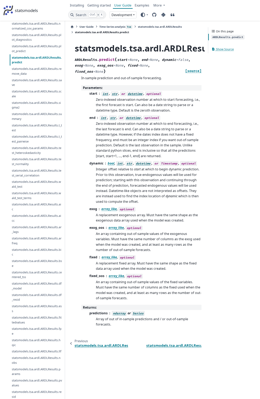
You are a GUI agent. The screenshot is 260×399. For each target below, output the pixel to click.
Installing (77, 5)
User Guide (122, 5)
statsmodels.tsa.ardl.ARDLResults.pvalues (37, 382)
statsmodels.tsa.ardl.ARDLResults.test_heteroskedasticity (36, 150)
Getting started (99, 5)
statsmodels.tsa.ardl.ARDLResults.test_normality (36, 161)
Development (122, 15)
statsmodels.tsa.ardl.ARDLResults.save (37, 82)
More (157, 5)
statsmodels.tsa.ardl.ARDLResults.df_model (37, 286)
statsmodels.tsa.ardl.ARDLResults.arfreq (37, 240)
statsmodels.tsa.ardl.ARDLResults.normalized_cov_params (36, 26)
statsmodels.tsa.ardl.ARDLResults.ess (37, 308)
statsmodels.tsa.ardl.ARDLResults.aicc (36, 218)
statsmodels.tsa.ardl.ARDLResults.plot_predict (36, 48)
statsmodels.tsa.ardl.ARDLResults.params (36, 371)
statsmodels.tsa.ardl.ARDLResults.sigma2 (36, 105)
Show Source (224, 49)
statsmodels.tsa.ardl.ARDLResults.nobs (36, 360)
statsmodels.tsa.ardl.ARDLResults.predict (37, 59)
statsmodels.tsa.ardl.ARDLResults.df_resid (37, 297)
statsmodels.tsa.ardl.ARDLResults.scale (37, 93)
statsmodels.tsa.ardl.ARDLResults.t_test (37, 127)
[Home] (72, 27)
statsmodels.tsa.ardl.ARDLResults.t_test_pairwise (37, 139)
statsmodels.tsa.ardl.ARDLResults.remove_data (37, 71)
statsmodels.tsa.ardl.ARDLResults (160, 26)
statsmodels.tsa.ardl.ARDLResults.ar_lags (37, 229)
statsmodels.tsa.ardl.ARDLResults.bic (36, 252)
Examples (142, 5)
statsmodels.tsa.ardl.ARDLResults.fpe (37, 331)
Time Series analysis (115, 26)
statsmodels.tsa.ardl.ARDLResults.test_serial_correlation (36, 172)
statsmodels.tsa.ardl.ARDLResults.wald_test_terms (36, 195)
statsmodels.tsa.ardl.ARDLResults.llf (36, 351)
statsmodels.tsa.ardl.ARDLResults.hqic (36, 342)
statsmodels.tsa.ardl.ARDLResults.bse (37, 263)
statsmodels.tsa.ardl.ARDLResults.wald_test (36, 184)
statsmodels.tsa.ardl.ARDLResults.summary (37, 116)
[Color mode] (144, 14)
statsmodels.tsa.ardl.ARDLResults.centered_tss (37, 274)
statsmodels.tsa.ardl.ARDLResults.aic (36, 206)
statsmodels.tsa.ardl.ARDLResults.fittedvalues (37, 319)
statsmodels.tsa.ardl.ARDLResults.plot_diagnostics (36, 37)
